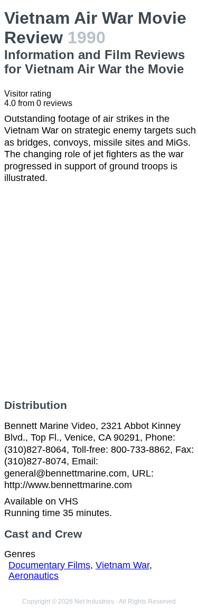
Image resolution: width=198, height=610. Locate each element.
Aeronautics (33, 575)
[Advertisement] (99, 291)
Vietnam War (122, 565)
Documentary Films (49, 565)
